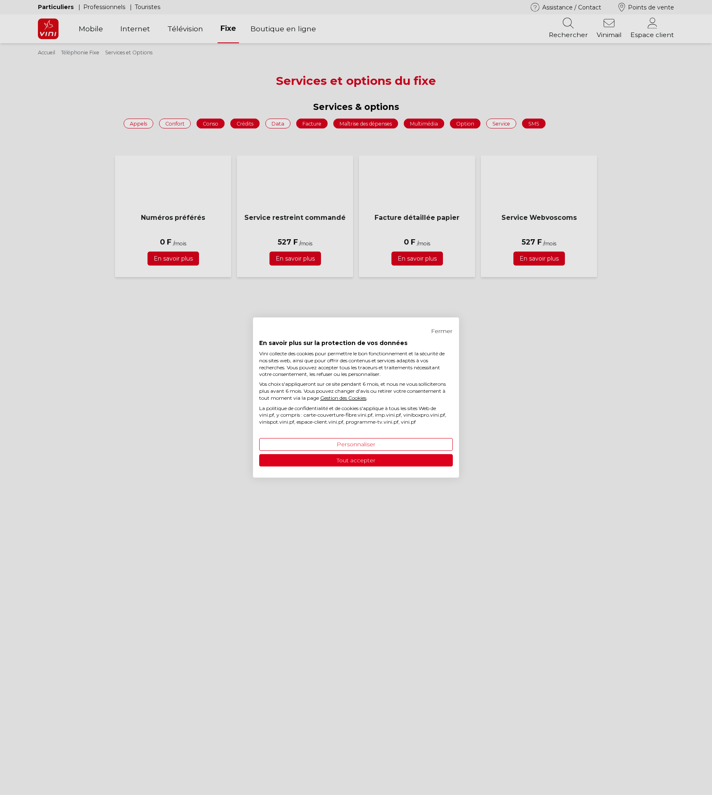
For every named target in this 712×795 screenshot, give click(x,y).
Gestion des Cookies (343, 398)
